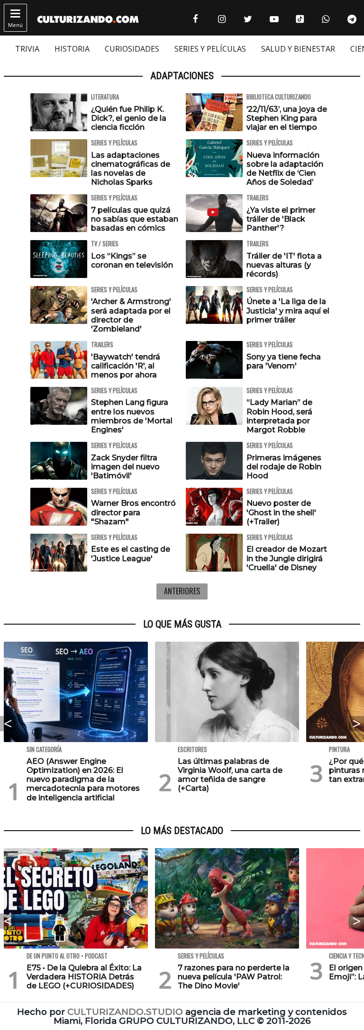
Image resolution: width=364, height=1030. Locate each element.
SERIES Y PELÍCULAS (210, 49)
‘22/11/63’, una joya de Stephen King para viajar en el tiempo (286, 118)
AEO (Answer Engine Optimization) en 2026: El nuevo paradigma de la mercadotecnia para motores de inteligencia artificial (83, 779)
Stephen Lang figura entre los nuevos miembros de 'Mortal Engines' (132, 416)
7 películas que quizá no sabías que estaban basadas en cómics (134, 219)
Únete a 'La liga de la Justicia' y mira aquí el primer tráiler (287, 310)
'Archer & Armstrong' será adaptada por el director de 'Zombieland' (131, 315)
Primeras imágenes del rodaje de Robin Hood (283, 466)
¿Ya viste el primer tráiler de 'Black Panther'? (281, 219)
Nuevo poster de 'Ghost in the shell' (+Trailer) (281, 512)
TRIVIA (27, 49)
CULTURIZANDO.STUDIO (125, 1011)
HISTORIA (72, 49)
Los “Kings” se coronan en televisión (132, 260)
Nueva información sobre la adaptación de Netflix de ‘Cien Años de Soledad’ (284, 169)
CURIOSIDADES (132, 49)
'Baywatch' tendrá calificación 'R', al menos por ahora (125, 365)
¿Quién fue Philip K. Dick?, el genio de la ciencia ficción (128, 118)
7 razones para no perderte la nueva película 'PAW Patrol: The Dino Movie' (234, 976)
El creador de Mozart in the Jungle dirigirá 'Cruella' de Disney (286, 558)
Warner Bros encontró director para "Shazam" (133, 512)
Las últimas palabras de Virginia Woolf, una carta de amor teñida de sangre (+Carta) (230, 775)
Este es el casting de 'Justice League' (130, 554)
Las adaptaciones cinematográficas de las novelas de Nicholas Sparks (130, 169)
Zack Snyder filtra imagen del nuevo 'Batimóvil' (125, 466)
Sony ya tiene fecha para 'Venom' (283, 361)
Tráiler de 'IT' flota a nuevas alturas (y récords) (284, 264)
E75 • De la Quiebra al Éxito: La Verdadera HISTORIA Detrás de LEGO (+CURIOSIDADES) (84, 976)
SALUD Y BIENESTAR (298, 49)
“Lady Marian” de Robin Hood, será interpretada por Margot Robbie (279, 416)
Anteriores (182, 591)
